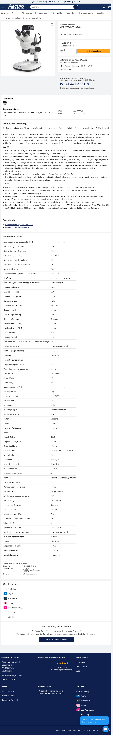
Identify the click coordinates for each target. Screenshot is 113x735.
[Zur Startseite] (16, 6)
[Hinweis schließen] (107, 718)
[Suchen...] (75, 7)
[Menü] (3, 7)
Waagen (15, 13)
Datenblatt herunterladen (16, 227)
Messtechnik (70, 13)
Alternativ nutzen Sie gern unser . (78, 88)
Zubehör (100, 13)
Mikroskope (27, 13)
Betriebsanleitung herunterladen (19, 224)
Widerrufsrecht (8, 691)
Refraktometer (41, 13)
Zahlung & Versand (10, 700)
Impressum (81, 662)
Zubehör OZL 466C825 (72, 35)
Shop (8, 18)
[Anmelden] (104, 6)
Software (4, 13)
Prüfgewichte (56, 13)
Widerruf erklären (9, 696)
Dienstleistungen (86, 13)
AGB (78, 671)
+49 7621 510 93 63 (76, 84)
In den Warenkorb (94, 51)
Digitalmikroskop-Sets (32, 18)
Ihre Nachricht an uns (58, 639)
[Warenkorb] (109, 6)
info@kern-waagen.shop (12, 675)
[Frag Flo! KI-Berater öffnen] (106, 729)
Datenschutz (81, 667)
